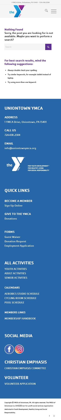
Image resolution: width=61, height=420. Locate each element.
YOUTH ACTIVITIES (16, 269)
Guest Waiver (12, 237)
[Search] (45, 11)
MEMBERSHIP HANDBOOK (20, 318)
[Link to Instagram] (54, 416)
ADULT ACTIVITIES (15, 273)
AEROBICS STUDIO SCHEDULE (22, 294)
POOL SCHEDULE (14, 302)
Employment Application (19, 246)
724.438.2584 (44, 2)
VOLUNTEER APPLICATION (20, 384)
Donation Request (15, 241)
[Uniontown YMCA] (25, 11)
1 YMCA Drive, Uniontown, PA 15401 (25, 2)
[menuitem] (45, 11)
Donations (11, 218)
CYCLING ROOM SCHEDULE (20, 298)
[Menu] (52, 11)
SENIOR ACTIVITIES (16, 278)
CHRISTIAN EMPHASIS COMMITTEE (25, 368)
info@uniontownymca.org (20, 148)
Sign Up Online (14, 205)
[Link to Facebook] (49, 416)
